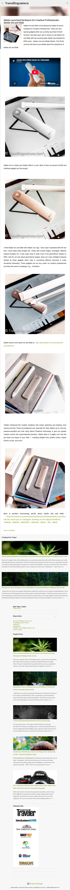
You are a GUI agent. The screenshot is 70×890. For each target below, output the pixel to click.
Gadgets (43, 522)
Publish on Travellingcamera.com (24, 628)
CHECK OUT (17, 608)
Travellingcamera (17, 3)
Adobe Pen (16, 522)
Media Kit (16, 624)
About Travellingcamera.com (22, 621)
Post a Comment (9, 530)
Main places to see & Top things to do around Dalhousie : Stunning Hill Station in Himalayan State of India (33, 587)
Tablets (54, 522)
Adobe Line (7, 522)
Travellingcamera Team (21, 623)
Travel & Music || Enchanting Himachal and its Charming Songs (31, 720)
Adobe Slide (34, 522)
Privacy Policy (17, 629)
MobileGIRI (16, 626)
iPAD (49, 522)
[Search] (67, 3)
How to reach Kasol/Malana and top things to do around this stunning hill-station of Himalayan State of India (34, 556)
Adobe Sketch (25, 522)
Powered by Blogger (36, 883)
